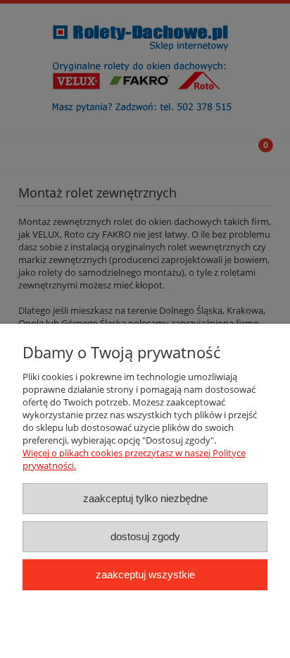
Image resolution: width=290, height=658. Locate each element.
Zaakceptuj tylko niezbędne (145, 498)
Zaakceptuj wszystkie (145, 574)
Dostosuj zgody (145, 536)
